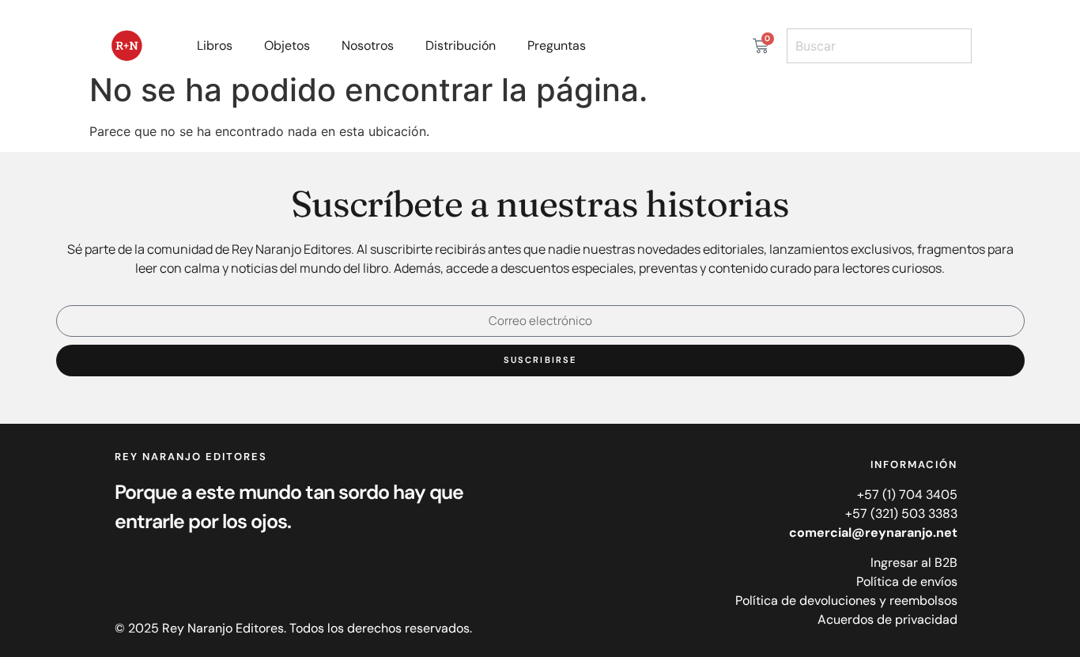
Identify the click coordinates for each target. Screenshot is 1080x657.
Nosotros (368, 45)
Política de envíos (906, 581)
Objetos (287, 45)
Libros (214, 45)
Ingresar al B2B (913, 562)
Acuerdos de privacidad (887, 619)
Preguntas (556, 45)
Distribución (460, 45)
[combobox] (879, 45)
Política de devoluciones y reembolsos (846, 600)
